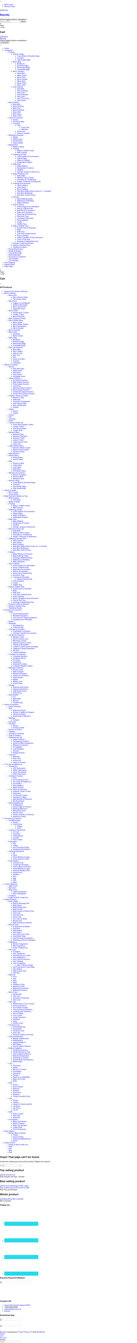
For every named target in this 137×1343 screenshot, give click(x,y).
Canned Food (18, 863)
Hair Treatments (19, 953)
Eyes (15, 980)
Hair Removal (18, 915)
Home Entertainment (20, 614)
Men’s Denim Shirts (20, 297)
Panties (16, 407)
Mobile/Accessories (16, 135)
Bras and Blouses (19, 405)
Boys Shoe (17, 114)
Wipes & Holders (23, 160)
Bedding (12, 718)
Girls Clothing (22, 91)
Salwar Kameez (15, 378)
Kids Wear (17, 500)
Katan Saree (17, 370)
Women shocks (19, 452)
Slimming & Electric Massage (24, 940)
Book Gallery (9, 1131)
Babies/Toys (13, 145)
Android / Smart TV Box (22, 791)
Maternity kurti (14, 453)
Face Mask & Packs (20, 1008)
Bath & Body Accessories (22, 923)
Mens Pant (21, 77)
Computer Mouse (19, 658)
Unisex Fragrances (20, 948)
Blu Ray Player (18, 801)
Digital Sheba (9, 264)
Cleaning (16, 834)
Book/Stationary (15, 255)
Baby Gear (17, 164)
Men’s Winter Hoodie (25, 965)
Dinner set (21, 131)
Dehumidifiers (18, 786)
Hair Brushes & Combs (21, 955)
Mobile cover (18, 139)
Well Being (17, 1044)
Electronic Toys (23, 216)
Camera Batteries (19, 652)
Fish (14, 880)
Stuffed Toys (21, 224)
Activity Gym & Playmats (26, 228)
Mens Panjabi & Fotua (17, 318)
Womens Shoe (18, 479)
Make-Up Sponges (20, 1125)
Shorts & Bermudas (20, 305)
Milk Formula (22, 152)
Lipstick (16, 1102)
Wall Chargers (18, 672)
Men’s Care (13, 992)
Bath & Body (13, 901)
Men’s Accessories (16, 347)
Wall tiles (24, 129)
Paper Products (19, 739)
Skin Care (16, 1000)
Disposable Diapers (24, 162)
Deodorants (17, 994)
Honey (15, 822)
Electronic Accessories (13, 610)
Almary (15, 120)
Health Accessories (20, 1050)
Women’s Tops (18, 398)
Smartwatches (18, 625)
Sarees (11, 367)
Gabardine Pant (19, 309)
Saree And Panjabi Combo (23, 425)
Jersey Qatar (13, 494)
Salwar (11, 409)
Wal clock (12, 888)
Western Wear (14, 432)
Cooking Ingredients (16, 851)
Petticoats (16, 399)
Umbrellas (17, 363)
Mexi (10, 461)
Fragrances (13, 942)
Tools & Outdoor (15, 735)
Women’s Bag (18, 54)
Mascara (16, 1089)
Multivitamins (18, 1040)
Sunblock (16, 1019)
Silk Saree (17, 372)
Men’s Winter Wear (16, 320)
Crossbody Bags (23, 69)
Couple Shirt (17, 430)
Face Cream (17, 1015)
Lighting (12, 731)
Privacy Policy (9, 6)
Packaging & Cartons (21, 741)
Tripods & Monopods (21, 645)
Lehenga (12, 419)
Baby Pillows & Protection (23, 554)
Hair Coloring (18, 961)
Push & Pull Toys (23, 239)
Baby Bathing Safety (25, 199)
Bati (10, 1148)
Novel (15, 1141)
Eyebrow (16, 1094)
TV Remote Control (20, 795)
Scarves (16, 361)
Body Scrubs (18, 909)
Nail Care (16, 1116)
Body (15, 1081)
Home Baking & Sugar (21, 857)
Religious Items (19, 753)
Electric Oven (18, 813)
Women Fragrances (20, 944)
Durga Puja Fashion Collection (16, 291)
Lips (14, 979)
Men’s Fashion (18, 71)
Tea (14, 843)
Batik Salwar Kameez (21, 382)
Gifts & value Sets (19, 971)
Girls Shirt (21, 96)
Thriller (15, 1135)
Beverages (13, 841)
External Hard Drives (21, 687)
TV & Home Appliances (13, 764)
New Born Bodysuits (25, 193)
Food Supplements (16, 1036)
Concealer (17, 1073)
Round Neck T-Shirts (21, 313)
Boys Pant (17, 108)
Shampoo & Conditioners (26, 179)
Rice (14, 876)
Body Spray (17, 905)
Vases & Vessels (23, 133)
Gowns (11, 415)
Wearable (12, 623)
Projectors (17, 793)
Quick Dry (16, 1118)
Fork (10, 1152)
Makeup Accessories (21, 988)
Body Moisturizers (19, 907)
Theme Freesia (23, 1332)
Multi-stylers (17, 930)
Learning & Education (25, 218)
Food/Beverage (14, 820)
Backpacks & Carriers (25, 168)
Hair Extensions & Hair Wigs (23, 967)
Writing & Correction (20, 745)
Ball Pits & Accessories (26, 210)
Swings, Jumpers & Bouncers (28, 172)
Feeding (16, 149)
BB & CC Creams (19, 1069)
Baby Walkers (22, 166)
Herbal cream (18, 1023)
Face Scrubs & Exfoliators (23, 1009)
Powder (16, 1075)
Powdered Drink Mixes (21, 849)
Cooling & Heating (16, 776)
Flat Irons (16, 928)
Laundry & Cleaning (16, 733)
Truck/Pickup (18, 703)
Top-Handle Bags (23, 60)
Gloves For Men (19, 359)
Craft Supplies (18, 749)
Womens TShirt (19, 438)
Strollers (20, 170)
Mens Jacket (22, 75)
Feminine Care (18, 1031)
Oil (14, 853)
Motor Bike (17, 699)
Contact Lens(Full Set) (21, 1096)
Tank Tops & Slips (19, 403)
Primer (15, 1067)
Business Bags (23, 66)
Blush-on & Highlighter (21, 1077)
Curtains (16, 720)
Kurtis (11, 421)
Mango (19, 826)
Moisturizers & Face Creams (23, 1004)
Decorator (12, 722)
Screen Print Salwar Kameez (24, 394)
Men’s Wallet (18, 351)
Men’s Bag (17, 62)
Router (11, 621)
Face (15, 977)
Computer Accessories (17, 654)
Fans (15, 778)
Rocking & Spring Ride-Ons (27, 241)
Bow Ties (16, 355)
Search (23, 21)
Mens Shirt (21, 81)
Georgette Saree (19, 376)
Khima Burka (18, 457)
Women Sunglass (19, 475)
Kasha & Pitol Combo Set (18, 897)
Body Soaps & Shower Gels (23, 911)
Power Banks (18, 143)
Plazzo (15, 411)
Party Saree (17, 374)
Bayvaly (5, 14)
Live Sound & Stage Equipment (25, 618)
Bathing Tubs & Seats (25, 178)
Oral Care (16, 1033)
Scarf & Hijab (18, 459)
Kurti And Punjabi (19, 428)
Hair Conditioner (19, 963)
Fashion (12, 52)
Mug (10, 1150)
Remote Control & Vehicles (23, 243)
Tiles (19, 125)
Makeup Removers (20, 990)
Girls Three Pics (23, 98)
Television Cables (19, 797)
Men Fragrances (19, 946)
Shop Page (8, 266)
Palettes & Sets (19, 984)
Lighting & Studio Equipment (24, 648)
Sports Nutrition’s (19, 1042)
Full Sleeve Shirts (19, 299)
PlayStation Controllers (21, 631)
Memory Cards (18, 637)
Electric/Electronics (16, 249)
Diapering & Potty (19, 154)
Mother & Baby (18, 147)
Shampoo (16, 952)
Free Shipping (9, 262)
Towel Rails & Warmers (22, 716)
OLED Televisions (20, 770)
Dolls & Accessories (24, 212)
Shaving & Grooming (21, 998)
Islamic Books (18, 1137)
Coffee (15, 845)
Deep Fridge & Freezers (22, 807)
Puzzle (19, 222)
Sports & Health (10, 490)
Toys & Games (18, 205)
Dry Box (16, 650)
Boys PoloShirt (18, 110)
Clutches (20, 58)
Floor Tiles (25, 127)
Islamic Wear (13, 455)
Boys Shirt (17, 112)
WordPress (41, 1332)
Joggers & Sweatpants (21, 303)
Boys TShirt (17, 116)
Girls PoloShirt (22, 95)
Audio (11, 612)
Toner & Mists (18, 1013)
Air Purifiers (17, 784)
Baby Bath (21, 176)
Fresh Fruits (17, 824)
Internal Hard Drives (20, 689)
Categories (8, 50)
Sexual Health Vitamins (22, 1046)
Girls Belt (20, 89)
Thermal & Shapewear (21, 401)
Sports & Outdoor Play (21, 245)
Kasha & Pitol (9, 1143)
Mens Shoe (21, 85)
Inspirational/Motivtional (22, 1139)
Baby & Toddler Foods (25, 151)
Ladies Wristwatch (20, 892)
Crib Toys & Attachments (26, 234)
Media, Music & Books (17, 1133)
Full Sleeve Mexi (19, 471)
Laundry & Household (17, 830)
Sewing (16, 751)
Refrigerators (18, 805)
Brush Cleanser (19, 1123)
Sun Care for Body (20, 919)
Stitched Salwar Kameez (22, 388)
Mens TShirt (21, 83)
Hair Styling (17, 969)
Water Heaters (18, 787)
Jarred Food (17, 872)
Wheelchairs (17, 1062)
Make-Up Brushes (20, 1121)
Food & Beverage (15, 253)
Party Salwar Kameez (21, 384)
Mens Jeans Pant (19, 307)
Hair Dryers (17, 932)
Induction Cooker (19, 816)
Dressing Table (18, 122)
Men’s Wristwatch (19, 894)
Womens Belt (18, 477)
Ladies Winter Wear (16, 446)
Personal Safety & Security (23, 1035)
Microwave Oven (19, 811)
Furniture (12, 724)
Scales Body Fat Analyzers (23, 1060)
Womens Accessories (17, 473)
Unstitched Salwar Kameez (23, 392)
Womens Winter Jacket (21, 448)
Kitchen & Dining (15, 730)
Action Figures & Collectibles (28, 207)
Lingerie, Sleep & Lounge (18, 396)
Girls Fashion (18, 87)
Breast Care (17, 921)
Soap (15, 1021)
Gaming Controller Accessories (24, 633)
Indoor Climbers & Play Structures (30, 237)
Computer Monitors (20, 656)
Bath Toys (21, 232)
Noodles (16, 874)
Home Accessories (16, 118)
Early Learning (22, 235)
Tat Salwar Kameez (20, 380)
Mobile (15, 137)
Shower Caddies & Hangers (23, 712)
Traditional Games (20, 247)
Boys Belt (16, 104)
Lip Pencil (16, 1108)
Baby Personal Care (20, 174)
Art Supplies (17, 747)
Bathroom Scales (19, 710)
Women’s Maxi (18, 463)
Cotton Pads (17, 1127)
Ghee (15, 855)
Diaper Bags (22, 158)
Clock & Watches (10, 884)
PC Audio (16, 660)
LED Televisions (19, 768)
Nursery (16, 197)
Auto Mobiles (14, 259)
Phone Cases (18, 670)
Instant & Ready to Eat (21, 870)
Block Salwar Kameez (21, 390)
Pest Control (17, 840)
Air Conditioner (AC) (20, 780)
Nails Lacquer (18, 1114)
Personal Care (14, 1025)
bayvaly (7, 1311)
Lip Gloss (16, 1106)
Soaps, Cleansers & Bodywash (29, 181)
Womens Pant (18, 434)
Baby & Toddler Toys (20, 226)
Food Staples (14, 861)
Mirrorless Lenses (19, 641)
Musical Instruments (24, 579)
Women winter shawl (21, 450)
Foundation (17, 1071)
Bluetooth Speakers (20, 616)
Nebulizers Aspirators (21, 1056)
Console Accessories (17, 629)
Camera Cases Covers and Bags (25, 647)
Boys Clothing (18, 106)
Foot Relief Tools (19, 936)
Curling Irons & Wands (21, 926)
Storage (12, 685)
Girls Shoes (21, 100)
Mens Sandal (22, 79)
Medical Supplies (15, 1048)
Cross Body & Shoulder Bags (28, 56)
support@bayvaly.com (12, 1309)
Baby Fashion (14, 498)
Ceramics (16, 124)
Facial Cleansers (19, 1017)
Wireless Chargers (20, 674)
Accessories (13, 1119)
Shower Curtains (19, 714)
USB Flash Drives (20, 691)
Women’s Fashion (11, 365)
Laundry (16, 838)
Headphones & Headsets (22, 620)
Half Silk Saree (18, 369)
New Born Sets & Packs (26, 195)
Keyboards (17, 662)
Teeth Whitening (19, 1027)
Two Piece (17, 386)
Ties (14, 357)
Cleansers (17, 1065)
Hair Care (12, 950)
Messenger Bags (23, 68)
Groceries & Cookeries (17, 257)
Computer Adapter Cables (23, 666)
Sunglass (12, 896)
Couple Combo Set (16, 423)
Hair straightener (19, 957)
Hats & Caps (17, 353)
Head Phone (17, 141)
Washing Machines (20, 809)
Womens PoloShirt (20, 436)
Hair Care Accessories (21, 959)
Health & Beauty (15, 251)
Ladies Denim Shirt (20, 442)
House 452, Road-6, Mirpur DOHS (17, 1305)
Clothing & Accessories (22, 183)
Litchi (19, 828)
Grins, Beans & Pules (21, 859)
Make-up (12, 975)
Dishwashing (18, 836)
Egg (14, 878)
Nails (15, 982)
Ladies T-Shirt (18, 440)
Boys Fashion (14, 102)
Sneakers (16, 334)
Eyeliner (16, 1091)
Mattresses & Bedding (25, 201)
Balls (19, 230)
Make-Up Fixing (19, 1079)
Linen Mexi (17, 467)
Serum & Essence (20, 1006)
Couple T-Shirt (18, 426)
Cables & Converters (21, 675)
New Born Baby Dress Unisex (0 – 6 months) (34, 191)
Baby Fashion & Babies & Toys (16, 496)
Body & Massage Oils (21, 903)
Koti (10, 417)
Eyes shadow (18, 1087)
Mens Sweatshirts (19, 326)
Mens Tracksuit (14, 330)
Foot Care (16, 913)
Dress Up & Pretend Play (26, 214)
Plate (11, 1146)
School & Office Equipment (23, 743)
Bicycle (15, 701)
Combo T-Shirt (18, 315)
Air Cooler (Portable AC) (22, 782)
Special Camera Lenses (22, 643)
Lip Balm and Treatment (22, 1011)
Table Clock (13, 886)
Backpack (21, 64)
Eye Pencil (17, 1092)
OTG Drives (17, 693)
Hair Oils (16, 973)
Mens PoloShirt (19, 316)
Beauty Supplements (21, 1038)
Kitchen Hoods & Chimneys (23, 814)
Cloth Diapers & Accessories (28, 156)
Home (6, 48)
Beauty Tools (13, 925)
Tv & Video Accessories (18, 789)
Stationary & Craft (15, 737)
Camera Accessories (16, 635)
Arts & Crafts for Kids (25, 208)
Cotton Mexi (17, 465)
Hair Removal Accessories (23, 938)
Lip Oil (15, 1110)
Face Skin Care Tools (21, 934)
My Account (8, 4)
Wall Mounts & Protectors (22, 799)
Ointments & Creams (21, 1058)
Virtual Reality (18, 627)
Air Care (16, 832)
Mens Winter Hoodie (20, 324)
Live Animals (13, 261)
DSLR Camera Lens (20, 639)
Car (14, 697)
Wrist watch (13, 890)
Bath (10, 708)
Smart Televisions (19, 772)
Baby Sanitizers (23, 203)
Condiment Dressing (20, 865)
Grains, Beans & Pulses (22, 867)
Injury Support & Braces (22, 1054)
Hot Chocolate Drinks (21, 847)
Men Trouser (13, 492)
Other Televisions (19, 774)
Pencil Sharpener (19, 1129)
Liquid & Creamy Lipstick (22, 1104)
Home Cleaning (15, 706)
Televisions (13, 766)
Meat (15, 882)
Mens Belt (21, 73)
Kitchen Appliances (16, 803)
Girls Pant (21, 93)
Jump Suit (16, 444)
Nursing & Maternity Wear (22, 558)
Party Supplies (22, 220)
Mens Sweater (18, 328)
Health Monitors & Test (21, 1052)
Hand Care (17, 917)
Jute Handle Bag (19, 488)
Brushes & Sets (19, 986)
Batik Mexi (17, 469)
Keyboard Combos (20, 664)
